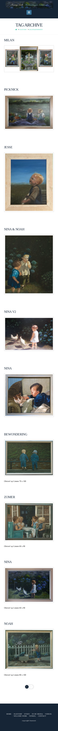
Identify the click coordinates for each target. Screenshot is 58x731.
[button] (29, 12)
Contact (42, 716)
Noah (8, 623)
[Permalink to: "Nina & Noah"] (29, 264)
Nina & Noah (14, 229)
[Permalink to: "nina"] (29, 395)
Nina (8, 562)
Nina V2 (10, 311)
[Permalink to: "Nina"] (29, 585)
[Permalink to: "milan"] (29, 58)
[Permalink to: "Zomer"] (29, 521)
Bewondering (15, 434)
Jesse (8, 147)
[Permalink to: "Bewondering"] (29, 458)
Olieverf (18, 714)
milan (9, 40)
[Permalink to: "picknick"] (29, 112)
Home (8, 714)
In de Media (37, 714)
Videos (48, 714)
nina (8, 368)
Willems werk (20, 716)
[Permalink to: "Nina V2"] (29, 334)
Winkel (32, 716)
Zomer (9, 497)
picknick (11, 89)
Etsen (27, 714)
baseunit (33, 720)
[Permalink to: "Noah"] (29, 649)
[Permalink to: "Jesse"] (29, 182)
